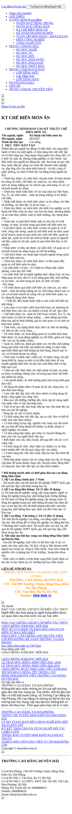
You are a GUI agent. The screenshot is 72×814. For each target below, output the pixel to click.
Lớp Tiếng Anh (25, 76)
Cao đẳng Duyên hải (13, 6)
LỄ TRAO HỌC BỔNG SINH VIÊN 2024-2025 (30, 665)
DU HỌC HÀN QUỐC (30, 59)
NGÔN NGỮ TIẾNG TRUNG (35, 23)
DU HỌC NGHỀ (26, 49)
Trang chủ (20, 13)
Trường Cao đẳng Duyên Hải (46, 6)
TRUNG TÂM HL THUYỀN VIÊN (31, 89)
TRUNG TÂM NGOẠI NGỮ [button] (27, 69)
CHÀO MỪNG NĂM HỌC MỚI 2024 (24, 625)
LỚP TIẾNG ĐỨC (27, 72)
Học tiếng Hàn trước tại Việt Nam (21, 645)
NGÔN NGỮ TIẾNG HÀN (33, 26)
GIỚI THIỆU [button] (17, 16)
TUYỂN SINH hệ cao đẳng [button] (25, 19)
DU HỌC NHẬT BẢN (30, 66)
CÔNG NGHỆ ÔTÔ (28, 42)
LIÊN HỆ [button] (14, 85)
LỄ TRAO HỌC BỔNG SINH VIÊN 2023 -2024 (31, 662)
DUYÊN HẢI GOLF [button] (21, 82)
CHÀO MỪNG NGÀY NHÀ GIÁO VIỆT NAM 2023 (34, 668)
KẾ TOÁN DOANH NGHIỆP (34, 33)
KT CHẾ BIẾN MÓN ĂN (32, 29)
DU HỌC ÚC (24, 52)
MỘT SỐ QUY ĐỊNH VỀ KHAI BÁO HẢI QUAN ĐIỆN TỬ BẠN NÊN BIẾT (32, 631)
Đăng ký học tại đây (13, 106)
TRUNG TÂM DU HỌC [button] (24, 46)
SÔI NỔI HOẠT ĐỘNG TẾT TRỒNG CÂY (28, 672)
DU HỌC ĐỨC (25, 56)
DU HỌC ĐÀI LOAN (29, 62)
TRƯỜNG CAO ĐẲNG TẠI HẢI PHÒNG (27, 711)
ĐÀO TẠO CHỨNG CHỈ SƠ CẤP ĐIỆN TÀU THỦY (34, 622)
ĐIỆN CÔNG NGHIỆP (30, 39)
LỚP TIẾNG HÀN (27, 79)
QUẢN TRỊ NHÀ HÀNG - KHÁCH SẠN (42, 36)
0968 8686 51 (42, 595)
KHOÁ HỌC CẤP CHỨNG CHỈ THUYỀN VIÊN (32, 635)
